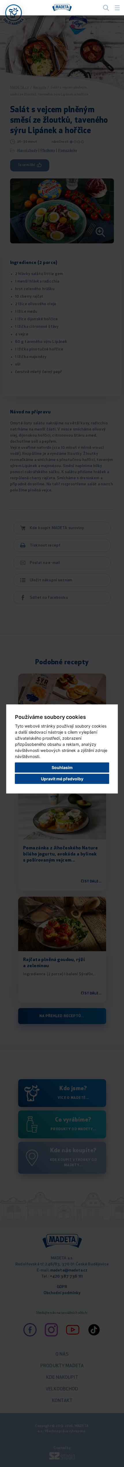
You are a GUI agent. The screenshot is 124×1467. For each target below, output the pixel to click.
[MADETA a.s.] (62, 8)
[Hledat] (106, 8)
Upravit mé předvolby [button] (62, 778)
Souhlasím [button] (62, 767)
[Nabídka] (13, 13)
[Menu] (117, 8)
